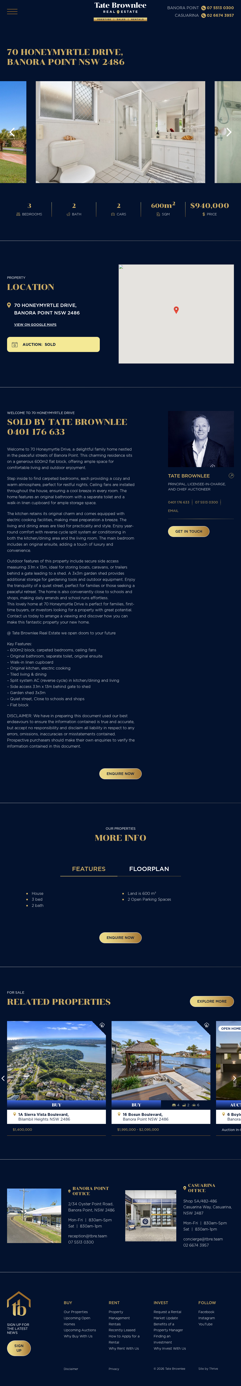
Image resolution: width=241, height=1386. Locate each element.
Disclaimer (71, 1369)
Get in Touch (188, 531)
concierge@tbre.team (203, 1239)
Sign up (19, 1348)
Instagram (206, 1318)
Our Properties (76, 1312)
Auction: (32, 344)
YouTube (205, 1324)
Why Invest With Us (170, 1348)
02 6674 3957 (220, 15)
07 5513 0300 (220, 7)
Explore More (212, 1001)
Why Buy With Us (78, 1336)
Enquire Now (120, 773)
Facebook (206, 1312)
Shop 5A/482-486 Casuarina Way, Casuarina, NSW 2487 (207, 1207)
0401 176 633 (178, 502)
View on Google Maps (35, 324)
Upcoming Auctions (80, 1330)
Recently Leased (122, 1330)
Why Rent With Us (124, 1348)
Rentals (115, 1324)
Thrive (213, 1369)
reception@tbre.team (87, 1236)
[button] (12, 132)
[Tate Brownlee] (120, 11)
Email (173, 510)
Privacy (114, 1369)
